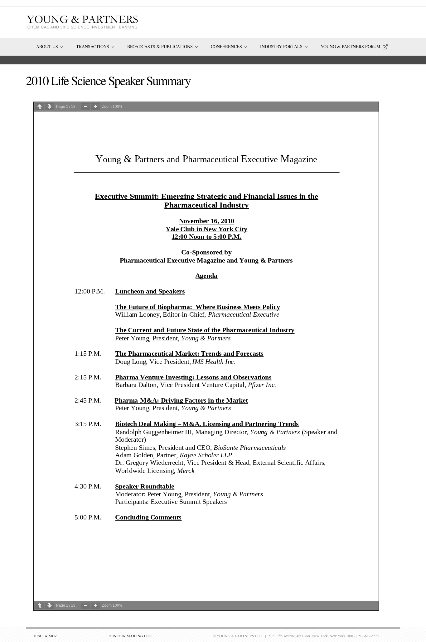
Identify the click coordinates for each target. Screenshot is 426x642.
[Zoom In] (95, 106)
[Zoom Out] (85, 106)
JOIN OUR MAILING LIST (130, 635)
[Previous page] (39, 106)
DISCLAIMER (45, 635)
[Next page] (49, 106)
